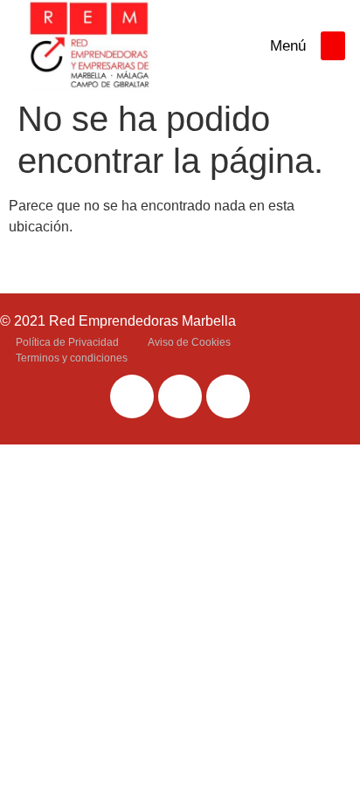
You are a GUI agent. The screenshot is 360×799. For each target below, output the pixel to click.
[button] (333, 45)
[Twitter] (180, 396)
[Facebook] (132, 396)
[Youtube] (228, 396)
